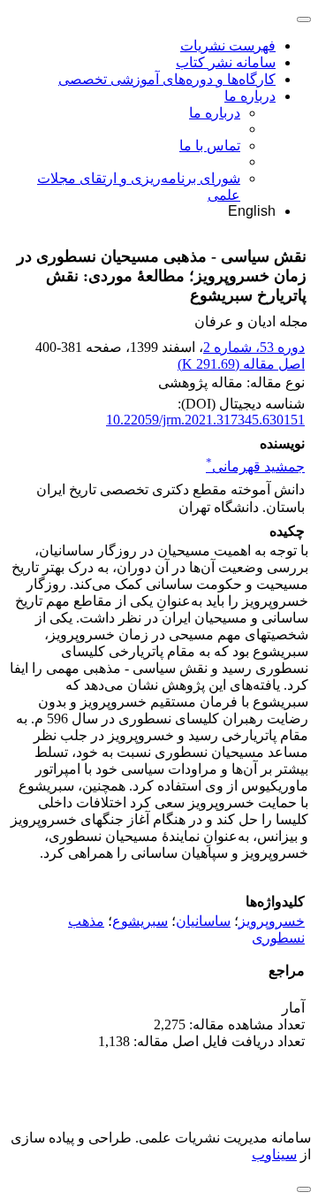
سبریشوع (140, 921)
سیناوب (274, 1154)
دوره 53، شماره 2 (254, 347)
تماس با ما (209, 145)
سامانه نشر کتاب (226, 62)
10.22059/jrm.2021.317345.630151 (205, 419)
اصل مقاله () (241, 363)
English (252, 210)
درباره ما (250, 95)
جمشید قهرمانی (255, 466)
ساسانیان (203, 921)
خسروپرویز (271, 921)
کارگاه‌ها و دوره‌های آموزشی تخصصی (167, 79)
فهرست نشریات (228, 45)
